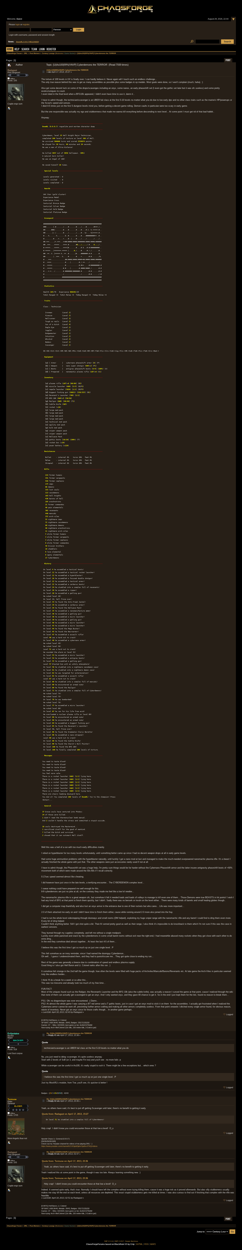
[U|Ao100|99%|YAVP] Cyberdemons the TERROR (67, 70)
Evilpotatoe (13, 1033)
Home (10, 49)
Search (25, 49)
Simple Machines (131, 1241)
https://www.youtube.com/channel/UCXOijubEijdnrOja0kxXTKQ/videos (69, 1146)
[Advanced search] (192, 41)
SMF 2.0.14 (108, 1241)
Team (34, 49)
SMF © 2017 (119, 1241)
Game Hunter (69, 53)
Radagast (12, 70)
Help (16, 49)
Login (42, 49)
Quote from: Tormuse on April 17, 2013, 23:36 (65, 1161)
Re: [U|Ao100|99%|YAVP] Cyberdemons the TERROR (69, 1033)
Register (51, 49)
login (17, 25)
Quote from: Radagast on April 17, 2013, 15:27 (65, 1114)
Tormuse (12, 1099)
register (26, 25)
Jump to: (201, 1232)
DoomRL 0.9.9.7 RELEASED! (27, 42)
